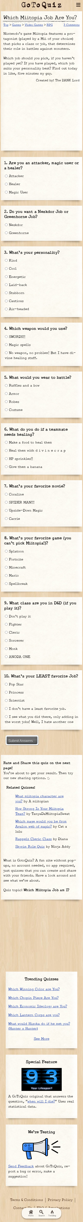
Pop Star (16, 684)
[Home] (41, 5)
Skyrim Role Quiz (30, 847)
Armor (13, 394)
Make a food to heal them (30, 442)
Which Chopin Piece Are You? (33, 998)
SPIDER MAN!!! (21, 502)
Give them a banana (25, 467)
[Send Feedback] (41, 1149)
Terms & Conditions (26, 1200)
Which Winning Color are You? (34, 989)
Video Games (34, 25)
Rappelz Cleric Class (33, 839)
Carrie (14, 519)
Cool (12, 268)
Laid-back (17, 285)
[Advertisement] (41, 114)
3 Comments (72, 25)
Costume (15, 410)
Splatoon (16, 551)
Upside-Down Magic (25, 510)
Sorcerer (16, 640)
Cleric (14, 632)
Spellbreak (18, 584)
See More (41, 1039)
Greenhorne (18, 233)
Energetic (17, 277)
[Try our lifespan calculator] (41, 1079)
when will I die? (41, 1101)
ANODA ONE (19, 657)
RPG (50, 25)
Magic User (18, 192)
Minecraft (17, 567)
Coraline (16, 494)
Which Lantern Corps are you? (34, 1015)
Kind (12, 260)
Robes (13, 402)
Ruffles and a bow (24, 385)
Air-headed (18, 309)
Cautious (16, 301)
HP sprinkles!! (20, 459)
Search (42, 1216)
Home (31, 1216)
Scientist (16, 700)
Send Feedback (21, 1166)
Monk (13, 649)
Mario (13, 575)
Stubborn (16, 293)
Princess (16, 692)
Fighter (15, 624)
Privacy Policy (60, 1200)
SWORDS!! (16, 337)
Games (16, 25)
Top (6, 25)
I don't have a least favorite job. (37, 709)
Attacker (16, 176)
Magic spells (19, 345)
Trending (52, 1216)
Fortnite (15, 559)
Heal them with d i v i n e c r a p (37, 450)
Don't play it (19, 616)
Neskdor (15, 225)
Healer (14, 184)
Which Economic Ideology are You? (37, 1006)
